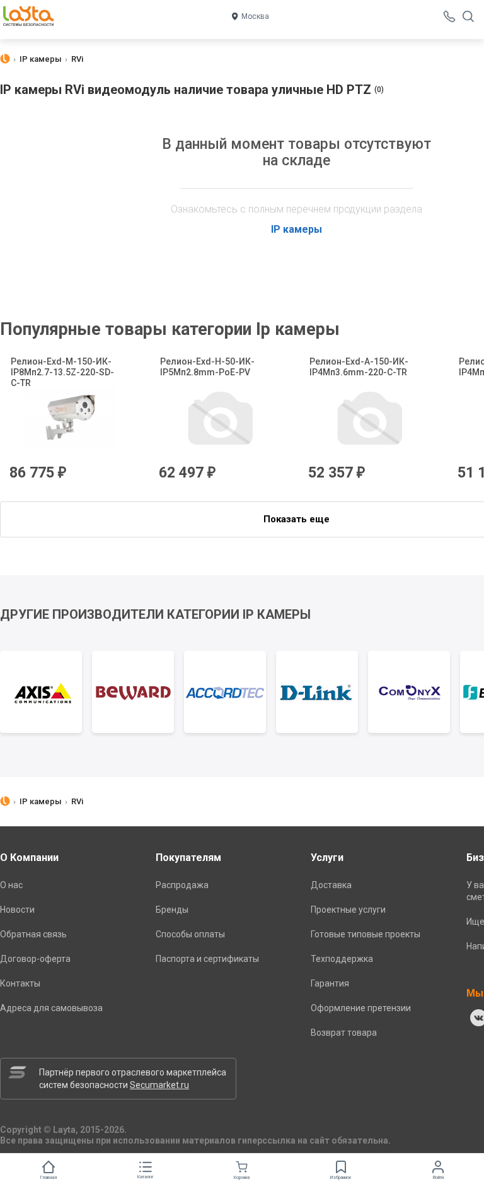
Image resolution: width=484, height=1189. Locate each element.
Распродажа (182, 885)
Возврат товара (344, 1033)
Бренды (172, 910)
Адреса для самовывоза (51, 1008)
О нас (11, 885)
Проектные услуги (348, 910)
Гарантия (330, 983)
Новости (17, 910)
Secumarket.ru (159, 1085)
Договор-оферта (35, 959)
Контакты (20, 983)
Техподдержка (342, 959)
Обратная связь (33, 934)
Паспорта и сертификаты (207, 959)
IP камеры (296, 229)
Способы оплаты (190, 934)
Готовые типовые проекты (365, 934)
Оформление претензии (361, 1008)
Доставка (331, 885)
